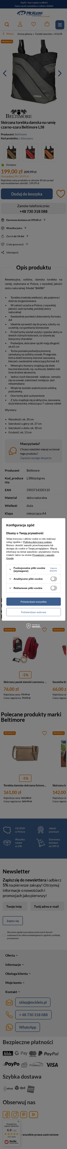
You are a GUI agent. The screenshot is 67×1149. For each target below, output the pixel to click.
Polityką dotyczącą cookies (37, 542)
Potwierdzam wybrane (33, 611)
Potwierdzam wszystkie (33, 601)
